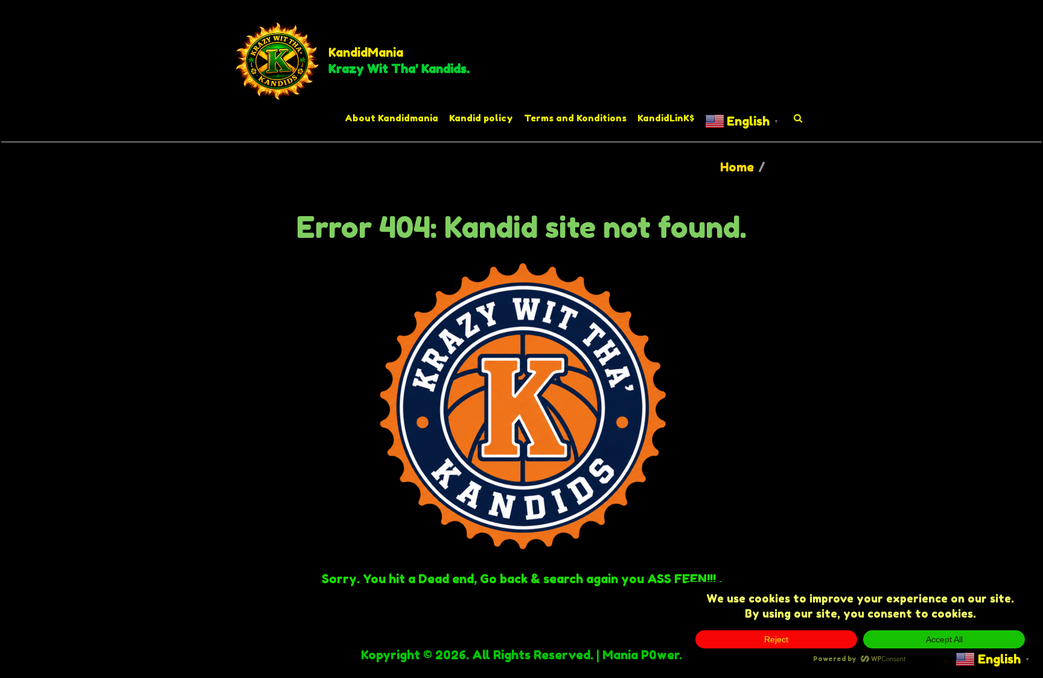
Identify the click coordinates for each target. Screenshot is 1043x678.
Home (737, 167)
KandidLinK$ (665, 118)
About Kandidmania (391, 118)
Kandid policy (481, 118)
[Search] (798, 118)
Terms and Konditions (575, 118)
